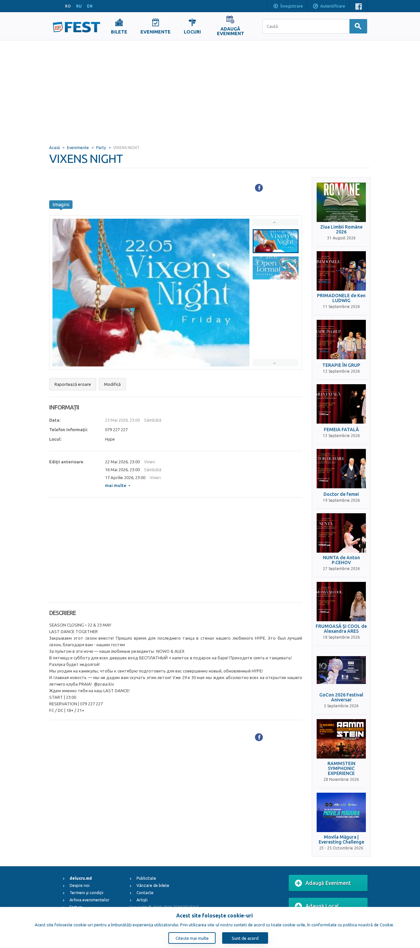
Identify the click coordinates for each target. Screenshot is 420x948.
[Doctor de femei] (341, 468)
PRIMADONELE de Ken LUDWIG (341, 298)
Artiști (142, 900)
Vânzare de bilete (152, 885)
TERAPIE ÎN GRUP (341, 365)
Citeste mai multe (192, 938)
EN (90, 6)
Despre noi (80, 885)
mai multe (115, 485)
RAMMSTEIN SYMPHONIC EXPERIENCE (341, 768)
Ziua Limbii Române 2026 (341, 229)
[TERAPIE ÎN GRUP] (341, 339)
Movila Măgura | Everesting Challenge (341, 840)
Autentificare (332, 6)
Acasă (54, 147)
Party (101, 147)
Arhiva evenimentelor (90, 900)
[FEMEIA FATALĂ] (341, 404)
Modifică (112, 384)
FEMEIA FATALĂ (341, 429)
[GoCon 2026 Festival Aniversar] (341, 670)
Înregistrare (292, 6)
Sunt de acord (245, 938)
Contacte (145, 893)
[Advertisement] (210, 90)
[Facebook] (259, 188)
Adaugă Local (322, 906)
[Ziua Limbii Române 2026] (341, 202)
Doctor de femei (341, 494)
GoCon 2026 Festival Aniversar (341, 697)
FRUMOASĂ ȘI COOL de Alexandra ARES (341, 629)
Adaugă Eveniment (328, 883)
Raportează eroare (72, 384)
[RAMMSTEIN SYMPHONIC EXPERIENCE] (341, 739)
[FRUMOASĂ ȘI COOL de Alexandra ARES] (341, 601)
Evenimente (78, 147)
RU (79, 6)
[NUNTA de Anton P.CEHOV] (341, 533)
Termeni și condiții (86, 893)
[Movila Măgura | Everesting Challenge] (341, 812)
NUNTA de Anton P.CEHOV (341, 560)
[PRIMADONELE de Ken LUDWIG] (341, 271)
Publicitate (146, 878)
